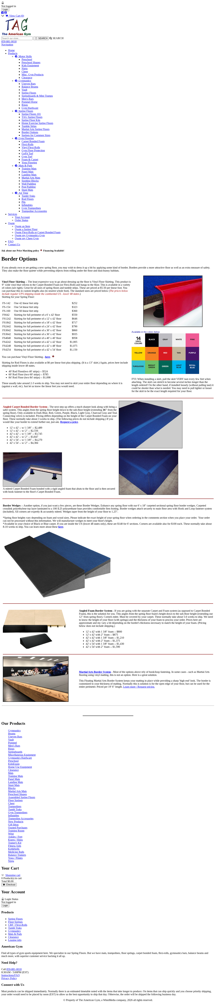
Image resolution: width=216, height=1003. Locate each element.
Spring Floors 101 (31, 114)
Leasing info (14, 940)
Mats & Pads (24, 165)
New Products (15, 821)
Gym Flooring (25, 138)
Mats (10, 773)
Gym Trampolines (31, 208)
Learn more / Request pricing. (139, 686)
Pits (23, 202)
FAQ (11, 241)
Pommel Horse (29, 101)
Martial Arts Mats (31, 177)
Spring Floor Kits (31, 120)
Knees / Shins (15, 839)
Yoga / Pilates (15, 858)
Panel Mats (27, 171)
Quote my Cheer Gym (27, 238)
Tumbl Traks (28, 195)
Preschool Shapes (31, 62)
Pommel (12, 742)
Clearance (27, 77)
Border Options (30, 132)
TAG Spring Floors (32, 117)
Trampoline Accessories (34, 211)
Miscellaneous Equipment (22, 754)
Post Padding (29, 186)
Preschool (27, 59)
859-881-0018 (9, 41)
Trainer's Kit (14, 842)
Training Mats (29, 168)
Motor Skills (24, 56)
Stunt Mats (27, 189)
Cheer (25, 71)
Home (11, 50)
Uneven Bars (29, 83)
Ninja (25, 68)
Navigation (7, 44)
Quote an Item (22, 226)
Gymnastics (24, 80)
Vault (24, 89)
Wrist (11, 833)
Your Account (22, 217)
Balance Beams (30, 86)
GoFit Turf (27, 153)
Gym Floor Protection (33, 150)
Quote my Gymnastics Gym (30, 235)
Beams (11, 733)
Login (5, 9)
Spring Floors (29, 92)
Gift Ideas (13, 824)
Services (12, 214)
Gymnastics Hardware (20, 757)
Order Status (21, 220)
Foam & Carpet (30, 159)
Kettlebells (13, 848)
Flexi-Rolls (27, 144)
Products (12, 53)
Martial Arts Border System (95, 671)
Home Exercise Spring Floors (37, 123)
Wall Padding (29, 183)
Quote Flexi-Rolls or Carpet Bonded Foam (37, 232)
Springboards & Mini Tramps (37, 95)
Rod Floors (28, 199)
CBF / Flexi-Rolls (17, 924)
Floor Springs (15, 800)
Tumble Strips (29, 126)
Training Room (16, 830)
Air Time (22, 192)
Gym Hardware (30, 108)
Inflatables (27, 205)
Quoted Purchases (17, 827)
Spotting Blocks (30, 180)
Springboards (15, 751)
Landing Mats (29, 174)
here (60, 526)
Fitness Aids (14, 845)
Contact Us (14, 244)
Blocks (12, 788)
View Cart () (16, 15)
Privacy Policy (9, 978)
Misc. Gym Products (33, 74)
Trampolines (14, 806)
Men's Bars (28, 98)
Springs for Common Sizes (36, 135)
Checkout (10, 884)
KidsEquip (14, 763)
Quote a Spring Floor (26, 229)
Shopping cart (12, 875)
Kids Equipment (30, 65)
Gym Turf (27, 156)
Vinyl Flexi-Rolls (31, 147)
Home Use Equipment (20, 767)
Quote (11, 223)
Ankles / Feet (15, 836)
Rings (25, 104)
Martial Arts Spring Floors (35, 129)
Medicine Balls (16, 851)
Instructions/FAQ (10, 975)
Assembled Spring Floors (21, 797)
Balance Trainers (17, 855)
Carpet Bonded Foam (33, 141)
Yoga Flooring (29, 162)
